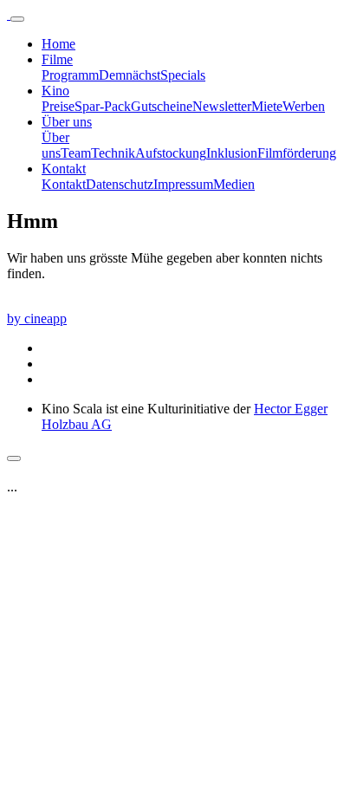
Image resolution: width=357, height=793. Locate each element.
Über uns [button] (67, 121)
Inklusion (231, 153)
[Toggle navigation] (17, 19)
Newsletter (221, 106)
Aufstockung (170, 153)
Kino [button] (55, 90)
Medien (234, 184)
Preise (58, 106)
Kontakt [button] (64, 168)
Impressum (183, 184)
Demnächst (129, 75)
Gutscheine (161, 106)
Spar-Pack (103, 106)
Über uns (55, 145)
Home (58, 43)
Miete (266, 106)
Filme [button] (57, 59)
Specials (182, 75)
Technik (113, 153)
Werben (303, 106)
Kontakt (64, 184)
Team (76, 153)
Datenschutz (119, 184)
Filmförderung (296, 153)
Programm (70, 75)
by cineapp (37, 318)
